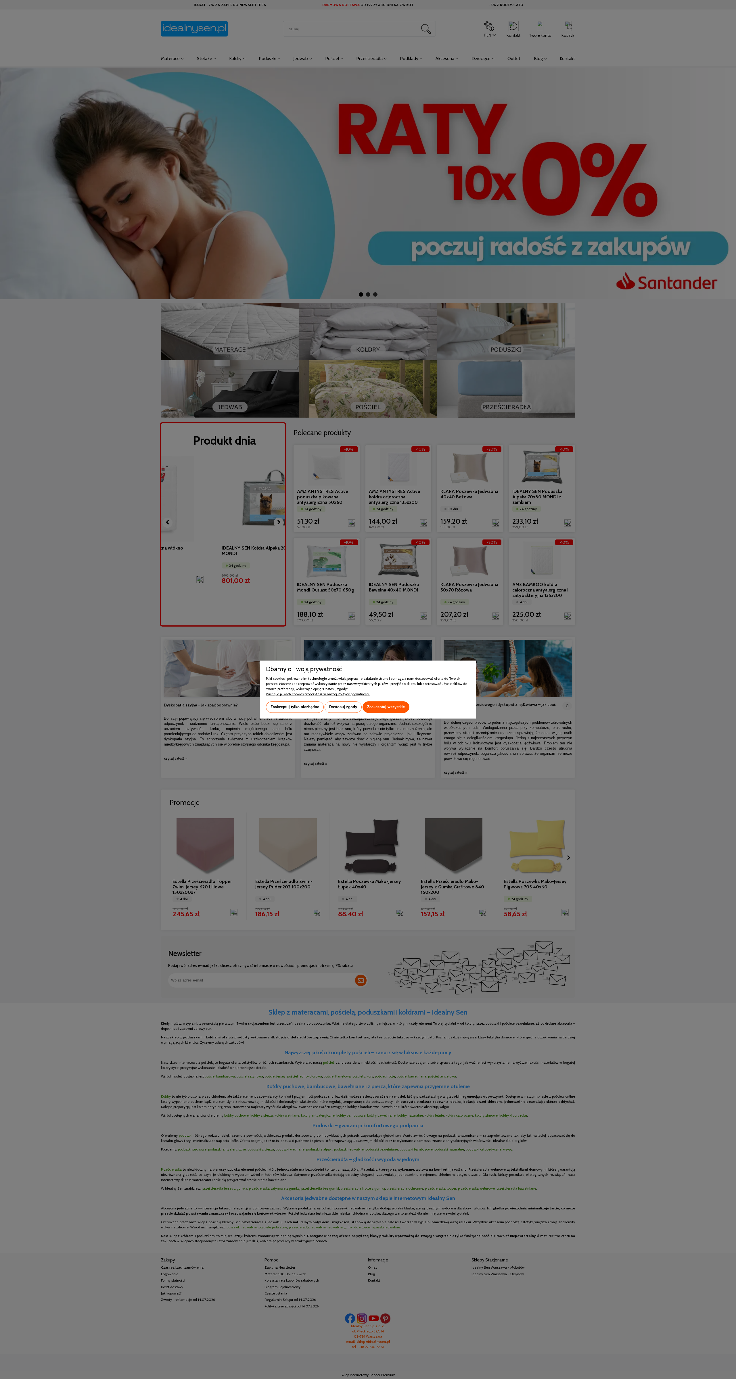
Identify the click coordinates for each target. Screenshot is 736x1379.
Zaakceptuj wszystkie (386, 707)
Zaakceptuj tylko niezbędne (295, 707)
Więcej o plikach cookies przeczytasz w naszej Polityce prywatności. (318, 694)
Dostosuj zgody (343, 707)
